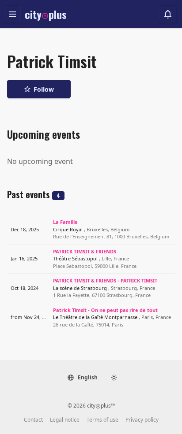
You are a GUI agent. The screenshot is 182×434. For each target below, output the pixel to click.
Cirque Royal (91, 229)
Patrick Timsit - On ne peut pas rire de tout (105, 310)
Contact (33, 419)
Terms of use (102, 419)
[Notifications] (168, 14)
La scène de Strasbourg (104, 288)
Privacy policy (142, 419)
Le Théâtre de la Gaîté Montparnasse (112, 317)
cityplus (46, 14)
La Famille (65, 222)
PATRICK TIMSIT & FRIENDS (84, 251)
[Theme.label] (114, 378)
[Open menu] (12, 14)
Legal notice (65, 419)
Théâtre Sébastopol (91, 258)
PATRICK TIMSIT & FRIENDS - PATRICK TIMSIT (105, 280)
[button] (82, 378)
